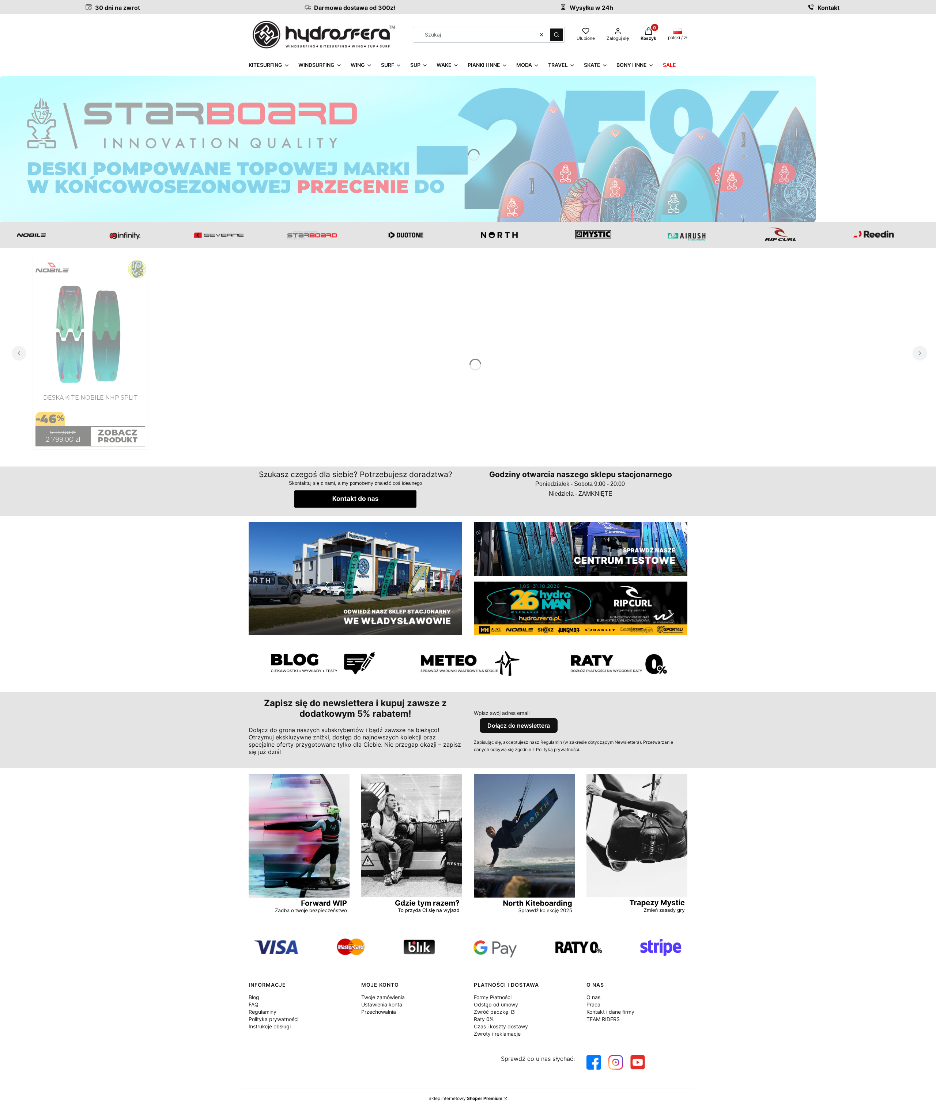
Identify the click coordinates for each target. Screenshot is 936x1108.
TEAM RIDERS (603, 1019)
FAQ (253, 1004)
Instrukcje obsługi (270, 1026)
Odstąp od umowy (496, 1004)
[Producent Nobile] (90, 269)
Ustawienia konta (381, 1004)
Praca (593, 1004)
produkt (118, 435)
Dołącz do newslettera (518, 725)
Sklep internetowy (465, 1098)
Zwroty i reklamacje (497, 1034)
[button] (556, 34)
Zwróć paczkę (492, 1012)
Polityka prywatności (273, 1019)
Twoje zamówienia (383, 997)
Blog (254, 997)
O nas (593, 997)
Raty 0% (484, 1019)
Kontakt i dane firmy (610, 1012)
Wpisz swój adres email (501, 713)
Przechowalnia (378, 1012)
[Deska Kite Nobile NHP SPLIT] (90, 334)
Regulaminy (262, 1012)
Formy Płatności (493, 997)
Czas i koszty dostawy (501, 1026)
